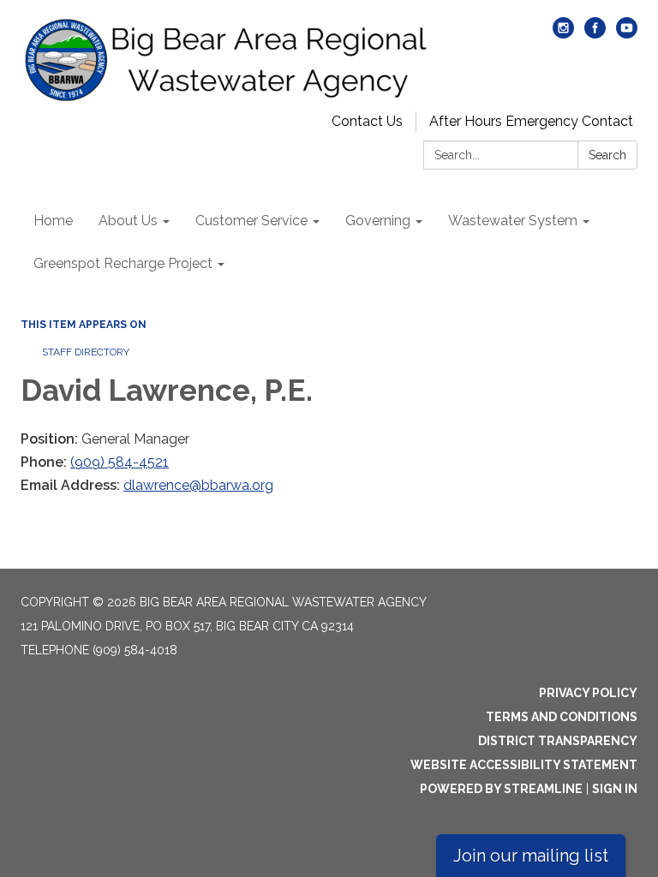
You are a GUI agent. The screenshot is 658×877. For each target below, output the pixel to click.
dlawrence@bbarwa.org (198, 485)
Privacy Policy (588, 693)
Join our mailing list (530, 855)
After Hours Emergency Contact (531, 121)
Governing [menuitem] (377, 220)
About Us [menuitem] (128, 220)
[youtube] (626, 34)
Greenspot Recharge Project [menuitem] (122, 263)
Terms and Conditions (561, 717)
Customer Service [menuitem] (251, 220)
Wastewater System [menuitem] (512, 220)
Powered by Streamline (501, 789)
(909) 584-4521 (119, 462)
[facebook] (595, 34)
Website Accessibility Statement (523, 765)
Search (607, 155)
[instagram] (563, 34)
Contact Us (367, 121)
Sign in (614, 789)
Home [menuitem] (53, 220)
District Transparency (557, 741)
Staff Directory (85, 352)
